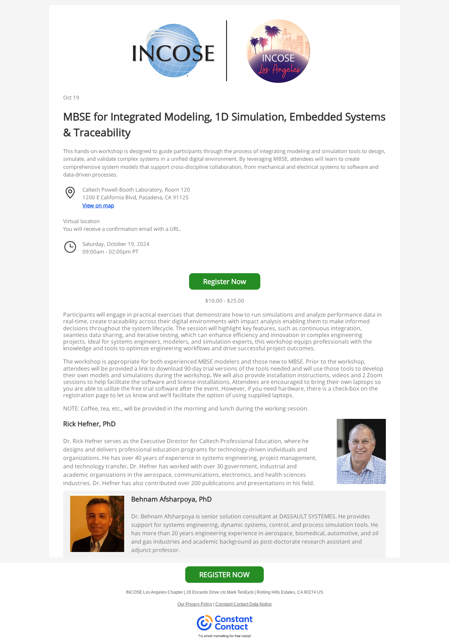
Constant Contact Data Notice (243, 604)
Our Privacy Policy (194, 604)
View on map (98, 205)
